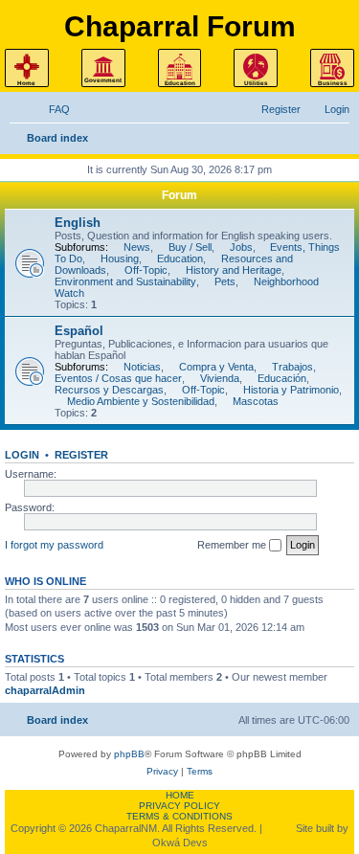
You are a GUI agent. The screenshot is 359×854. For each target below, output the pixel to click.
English (78, 222)
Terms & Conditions (179, 816)
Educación (282, 378)
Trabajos (292, 366)
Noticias (142, 366)
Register (81, 455)
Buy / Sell (190, 247)
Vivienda (219, 378)
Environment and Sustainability (125, 281)
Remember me (233, 545)
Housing (120, 258)
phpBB (129, 754)
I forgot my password (54, 545)
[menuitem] (51, 109)
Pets (225, 281)
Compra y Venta (216, 366)
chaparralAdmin (45, 690)
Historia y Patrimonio (291, 389)
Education (180, 258)
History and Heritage (233, 270)
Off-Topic (146, 270)
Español (79, 331)
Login (22, 455)
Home (180, 795)
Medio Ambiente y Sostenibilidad (140, 401)
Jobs (241, 247)
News (136, 247)
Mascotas (256, 401)
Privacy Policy (179, 805)
